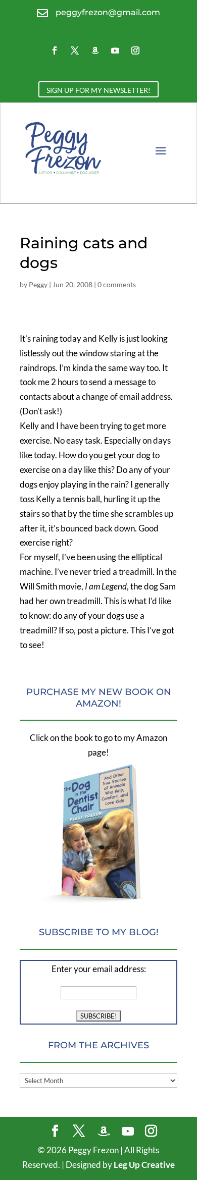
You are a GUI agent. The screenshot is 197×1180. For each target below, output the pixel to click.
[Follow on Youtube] (115, 50)
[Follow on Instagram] (135, 50)
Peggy (38, 284)
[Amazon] (103, 1131)
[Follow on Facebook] (54, 50)
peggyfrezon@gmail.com (108, 12)
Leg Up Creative (144, 1164)
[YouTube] (128, 1131)
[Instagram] (151, 1131)
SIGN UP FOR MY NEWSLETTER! (98, 90)
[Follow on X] (75, 50)
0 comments (116, 284)
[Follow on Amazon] (95, 50)
